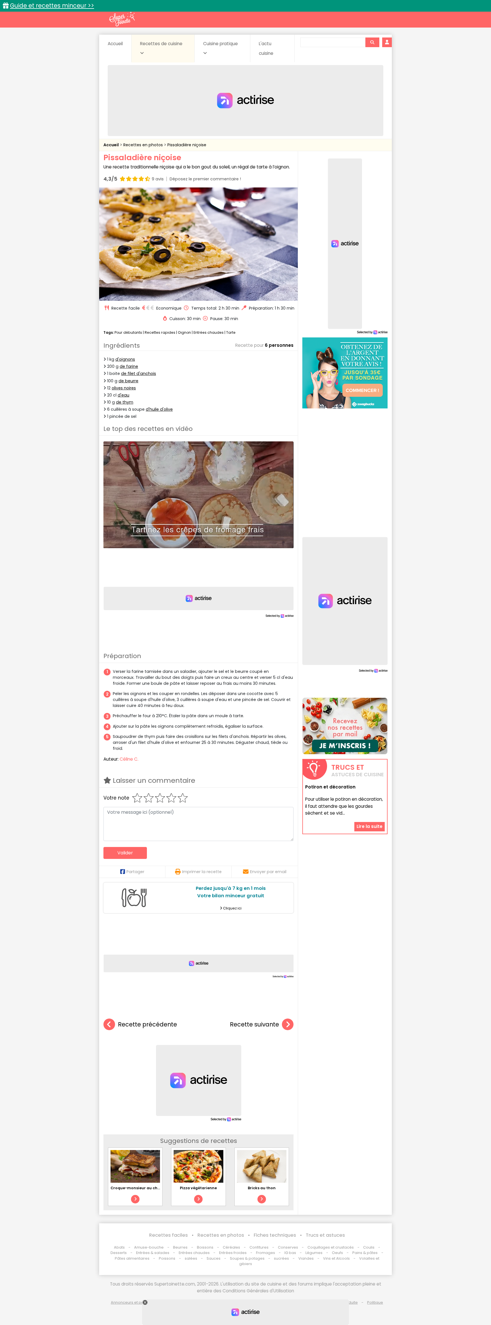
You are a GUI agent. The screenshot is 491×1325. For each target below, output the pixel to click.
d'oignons (125, 359)
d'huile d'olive (159, 409)
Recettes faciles (168, 1235)
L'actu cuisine (266, 48)
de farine (129, 366)
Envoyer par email (268, 872)
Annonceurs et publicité (133, 1302)
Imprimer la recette (202, 872)
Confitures (259, 1247)
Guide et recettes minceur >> (52, 5)
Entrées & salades (152, 1252)
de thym (124, 402)
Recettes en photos (143, 145)
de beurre (128, 381)
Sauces (213, 1258)
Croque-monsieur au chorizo (139, 1188)
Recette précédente (147, 1024)
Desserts (119, 1252)
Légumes (314, 1252)
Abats (119, 1247)
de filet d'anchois (138, 373)
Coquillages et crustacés (330, 1247)
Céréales (231, 1247)
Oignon (184, 332)
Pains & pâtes (365, 1252)
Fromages (265, 1252)
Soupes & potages (247, 1258)
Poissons (167, 1258)
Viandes (306, 1258)
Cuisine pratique (220, 44)
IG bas (290, 1252)
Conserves (288, 1247)
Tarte (231, 332)
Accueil (115, 44)
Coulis (369, 1247)
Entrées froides (233, 1252)
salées (191, 1258)
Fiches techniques (275, 1235)
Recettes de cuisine (161, 44)
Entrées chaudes (209, 332)
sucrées (281, 1258)
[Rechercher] (372, 42)
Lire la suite (369, 826)
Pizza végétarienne (198, 1188)
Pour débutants (128, 332)
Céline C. (129, 759)
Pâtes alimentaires (132, 1258)
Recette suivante (254, 1024)
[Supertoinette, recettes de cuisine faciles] (122, 19)
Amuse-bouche (149, 1247)
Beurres (180, 1247)
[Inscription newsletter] (345, 726)
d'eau (123, 395)
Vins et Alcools (336, 1258)
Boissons (205, 1247)
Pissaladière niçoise (186, 145)
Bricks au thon (262, 1188)
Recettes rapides (160, 332)
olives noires (124, 388)
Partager (135, 872)
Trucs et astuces (325, 1235)
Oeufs (338, 1252)
